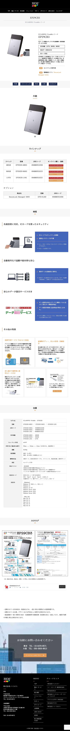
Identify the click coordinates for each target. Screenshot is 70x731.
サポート (37, 11)
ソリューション (29, 11)
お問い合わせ (51, 11)
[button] (7, 122)
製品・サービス (15, 11)
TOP (9, 11)
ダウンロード (44, 11)
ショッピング (59, 11)
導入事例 (22, 11)
